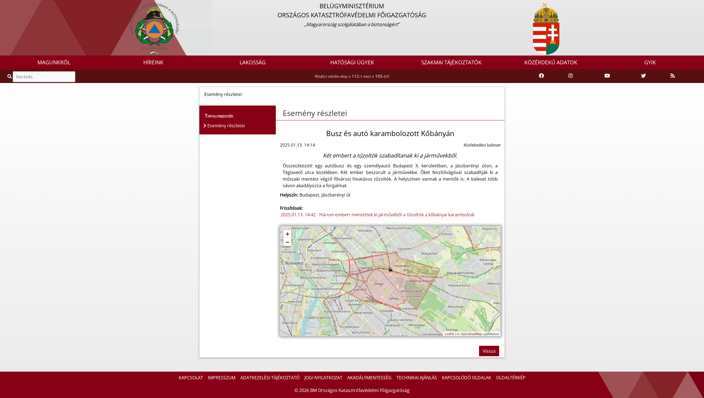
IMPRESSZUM (221, 378)
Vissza (489, 351)
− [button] (287, 242)
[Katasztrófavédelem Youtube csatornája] (607, 76)
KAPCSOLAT (191, 378)
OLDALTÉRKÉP (511, 378)
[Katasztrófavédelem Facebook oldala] (541, 76)
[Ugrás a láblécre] (16, 4)
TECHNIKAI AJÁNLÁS (417, 378)
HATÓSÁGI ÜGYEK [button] (352, 62)
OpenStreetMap (471, 333)
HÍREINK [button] (153, 62)
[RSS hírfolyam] (672, 76)
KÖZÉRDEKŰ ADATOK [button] (550, 62)
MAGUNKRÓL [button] (53, 62)
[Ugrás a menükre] (4, 4)
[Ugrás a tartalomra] (10, 4)
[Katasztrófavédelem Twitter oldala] (643, 76)
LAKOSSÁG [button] (253, 62)
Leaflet (449, 333)
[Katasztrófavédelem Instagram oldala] (570, 76)
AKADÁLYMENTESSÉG (369, 378)
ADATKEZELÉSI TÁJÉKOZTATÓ (269, 378)
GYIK (650, 62)
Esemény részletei (315, 113)
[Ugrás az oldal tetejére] (280, 113)
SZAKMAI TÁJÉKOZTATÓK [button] (451, 62)
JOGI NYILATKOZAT (323, 378)
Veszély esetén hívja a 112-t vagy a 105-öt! (352, 76)
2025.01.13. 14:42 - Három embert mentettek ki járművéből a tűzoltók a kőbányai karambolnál (377, 215)
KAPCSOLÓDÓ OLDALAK (466, 378)
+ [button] (287, 234)
